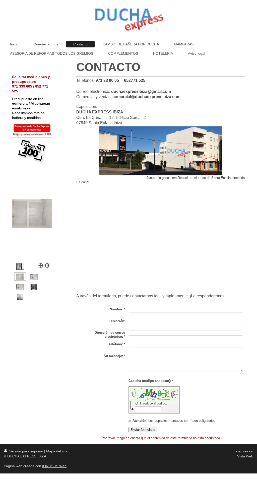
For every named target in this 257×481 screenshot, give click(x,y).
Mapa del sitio (57, 451)
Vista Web (245, 456)
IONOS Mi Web (54, 466)
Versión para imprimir (26, 451)
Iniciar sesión (242, 451)
